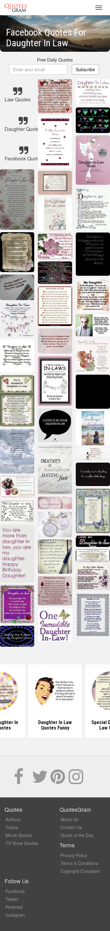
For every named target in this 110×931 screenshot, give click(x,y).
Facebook (15, 891)
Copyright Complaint (80, 871)
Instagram (15, 915)
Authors (13, 819)
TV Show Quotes (22, 843)
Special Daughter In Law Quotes (55, 725)
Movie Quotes (19, 835)
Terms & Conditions (79, 863)
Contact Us (71, 827)
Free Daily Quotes (55, 59)
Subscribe (85, 69)
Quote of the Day (77, 835)
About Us (69, 819)
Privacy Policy (74, 855)
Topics (12, 827)
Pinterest (14, 907)
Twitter (12, 899)
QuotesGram (16, 7)
